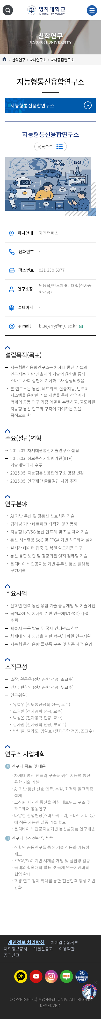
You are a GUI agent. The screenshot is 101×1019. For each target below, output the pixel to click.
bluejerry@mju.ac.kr (58, 326)
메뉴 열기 (92, 10)
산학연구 (18, 59)
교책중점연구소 (62, 59)
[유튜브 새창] (36, 973)
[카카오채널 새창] (20, 973)
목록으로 (45, 146)
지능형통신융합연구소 (32, 105)
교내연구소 (38, 59)
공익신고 (11, 955)
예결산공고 (43, 948)
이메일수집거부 (64, 942)
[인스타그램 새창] (51, 973)
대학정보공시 (15, 948)
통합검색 (8, 10)
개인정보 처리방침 (26, 942)
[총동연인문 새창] (81, 973)
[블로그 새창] (66, 973)
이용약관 (67, 948)
